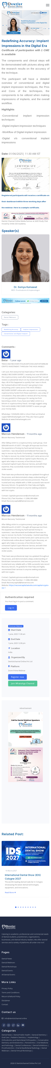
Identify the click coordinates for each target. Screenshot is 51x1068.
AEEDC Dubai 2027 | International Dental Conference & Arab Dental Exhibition (24, 879)
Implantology (33, 1037)
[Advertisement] (25, 800)
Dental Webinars (10, 317)
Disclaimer (6, 1000)
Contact (5, 1004)
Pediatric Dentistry (18, 1037)
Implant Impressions (30, 329)
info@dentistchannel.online (15, 1018)
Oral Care (5, 1037)
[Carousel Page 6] (28, 907)
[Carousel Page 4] (23, 907)
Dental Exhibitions (40, 1045)
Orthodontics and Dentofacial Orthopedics (19, 1040)
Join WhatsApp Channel (22, 683)
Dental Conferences (23, 1045)
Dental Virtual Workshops (21, 1050)
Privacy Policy (7, 988)
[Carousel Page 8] (33, 907)
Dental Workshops (9, 966)
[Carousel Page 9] (35, 907)
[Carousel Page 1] (15, 907)
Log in (11, 607)
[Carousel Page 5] (25, 907)
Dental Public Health (22, 1035)
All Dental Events (8, 974)
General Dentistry (39, 1035)
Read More (9, 896)
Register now (17, 677)
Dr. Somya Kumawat (25, 287)
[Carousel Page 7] (30, 907)
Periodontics (30, 1042)
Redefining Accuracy (11, 329)
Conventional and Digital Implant (16, 334)
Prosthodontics (8, 1048)
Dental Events (7, 970)
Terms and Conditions (10, 992)
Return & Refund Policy (11, 996)
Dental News (7, 958)
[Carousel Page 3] (20, 907)
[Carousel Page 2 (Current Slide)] (18, 907)
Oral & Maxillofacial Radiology (28, 1048)
